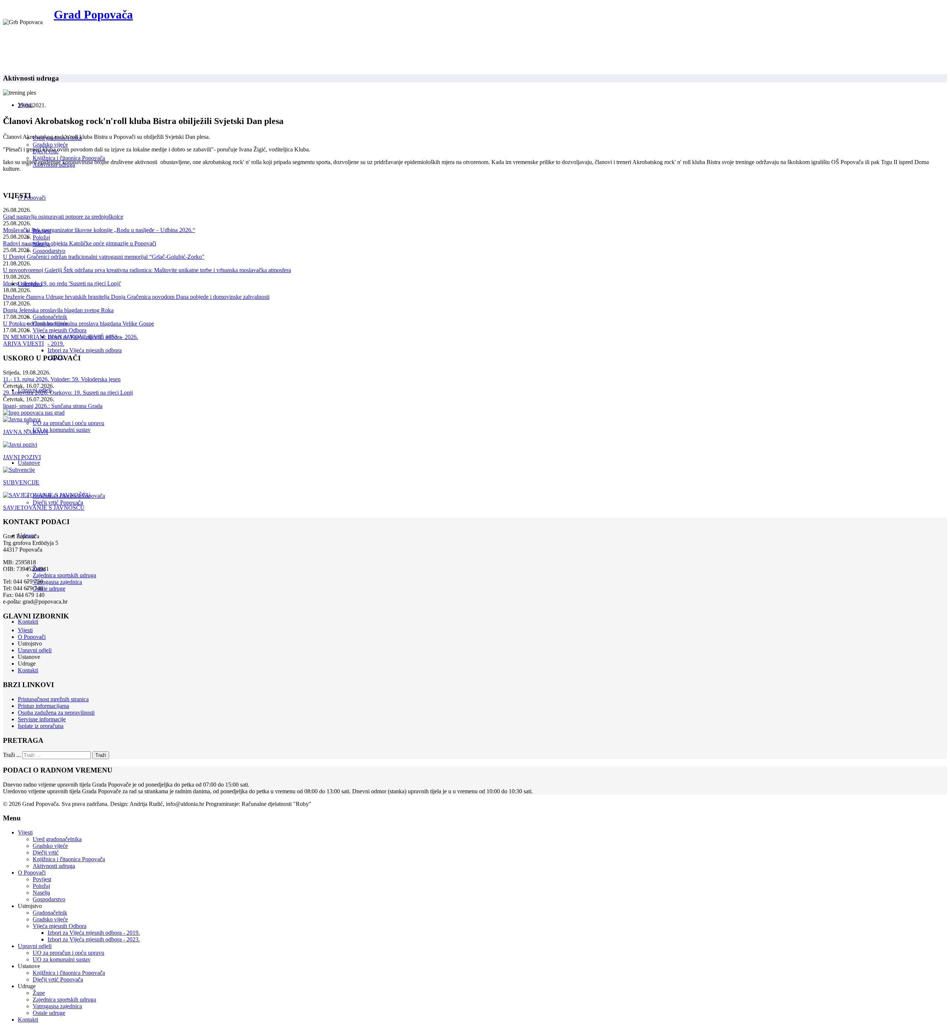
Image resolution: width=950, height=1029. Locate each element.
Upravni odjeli (35, 650)
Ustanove (29, 463)
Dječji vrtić (46, 852)
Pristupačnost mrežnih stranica (53, 699)
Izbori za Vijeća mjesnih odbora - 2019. (94, 933)
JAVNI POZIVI (22, 457)
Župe (39, 993)
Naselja (41, 892)
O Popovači (32, 198)
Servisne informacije (42, 719)
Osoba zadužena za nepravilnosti (56, 712)
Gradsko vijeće (50, 144)
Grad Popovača (93, 14)
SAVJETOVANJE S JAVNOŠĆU (44, 507)
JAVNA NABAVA (25, 432)
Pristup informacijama (43, 706)
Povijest (42, 879)
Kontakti (28, 621)
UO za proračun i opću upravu (68, 423)
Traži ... (12, 755)
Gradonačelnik (50, 317)
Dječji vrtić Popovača (58, 502)
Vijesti (25, 630)
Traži (100, 755)
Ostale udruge (49, 588)
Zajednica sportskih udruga (64, 575)
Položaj (41, 237)
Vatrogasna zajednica (57, 582)
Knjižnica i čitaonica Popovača (69, 158)
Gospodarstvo (49, 251)
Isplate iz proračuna (40, 726)
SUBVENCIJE (21, 482)
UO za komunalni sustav (62, 430)
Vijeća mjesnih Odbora (59, 330)
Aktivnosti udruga (54, 866)
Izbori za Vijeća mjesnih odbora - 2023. (94, 939)
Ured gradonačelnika (57, 839)
